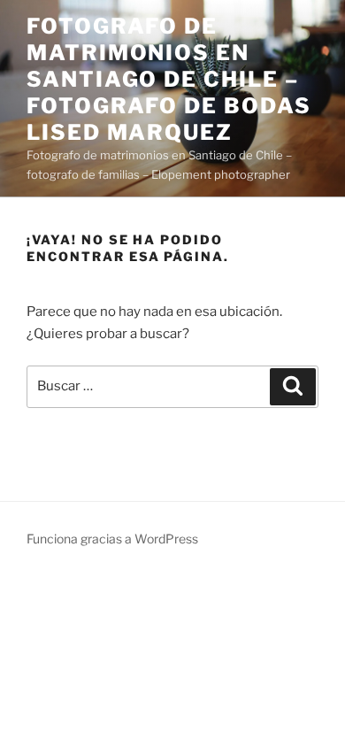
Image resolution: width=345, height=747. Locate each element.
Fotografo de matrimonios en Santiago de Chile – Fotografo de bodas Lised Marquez (169, 79)
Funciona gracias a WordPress (112, 538)
